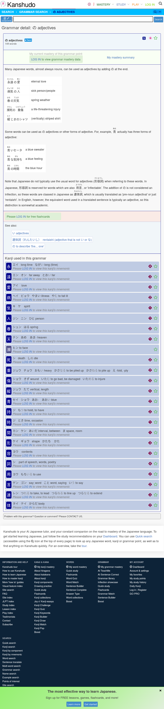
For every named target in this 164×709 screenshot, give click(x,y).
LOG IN (150, 4)
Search (158, 19)
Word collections (74, 597)
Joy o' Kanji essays (44, 601)
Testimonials (8, 616)
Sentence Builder (75, 586)
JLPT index (8, 601)
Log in (133, 589)
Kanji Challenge (42, 605)
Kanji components (43, 582)
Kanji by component (12, 650)
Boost (37, 632)
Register (142, 589)
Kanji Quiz (39, 609)
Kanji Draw (40, 620)
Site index (7, 597)
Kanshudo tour (9, 566)
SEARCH (8, 12)
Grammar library (106, 578)
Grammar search (11, 669)
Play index (7, 612)
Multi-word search (11, 665)
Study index (8, 605)
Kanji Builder (40, 616)
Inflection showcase (108, 582)
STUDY (121, 4)
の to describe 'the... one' (28, 246)
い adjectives (20, 233)
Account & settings (139, 570)
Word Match (72, 582)
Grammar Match (106, 593)
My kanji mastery (45, 566)
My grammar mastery (111, 566)
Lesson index (9, 609)
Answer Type (73, 593)
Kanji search (8, 646)
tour (84, 546)
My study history (138, 582)
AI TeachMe (104, 570)
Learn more (73, 704)
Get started (91, 704)
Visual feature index (12, 586)
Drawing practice (43, 586)
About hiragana (42, 570)
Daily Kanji (135, 586)
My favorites (136, 574)
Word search (9, 658)
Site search (8, 589)
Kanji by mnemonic (12, 654)
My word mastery (78, 566)
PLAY (135, 4)
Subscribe (7, 624)
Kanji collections (42, 597)
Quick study (40, 589)
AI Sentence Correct (108, 574)
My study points (138, 578)
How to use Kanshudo (13, 570)
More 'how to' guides (13, 582)
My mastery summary (121, 57)
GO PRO (134, 593)
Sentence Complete (76, 589)
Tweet (28, 40)
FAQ (4, 593)
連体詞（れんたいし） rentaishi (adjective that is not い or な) (52, 239)
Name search (9, 673)
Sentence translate (12, 662)
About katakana (42, 574)
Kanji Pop (39, 628)
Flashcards (39, 593)
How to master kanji (12, 578)
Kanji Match (40, 624)
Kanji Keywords (42, 612)
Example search (10, 677)
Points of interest (11, 681)
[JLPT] (93, 4)
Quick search (143, 536)
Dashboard (110, 536)
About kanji (40, 578)
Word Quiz (71, 578)
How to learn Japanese (14, 574)
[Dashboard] (89, 4)
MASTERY (103, 4)
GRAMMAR (33, 12)
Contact (6, 620)
